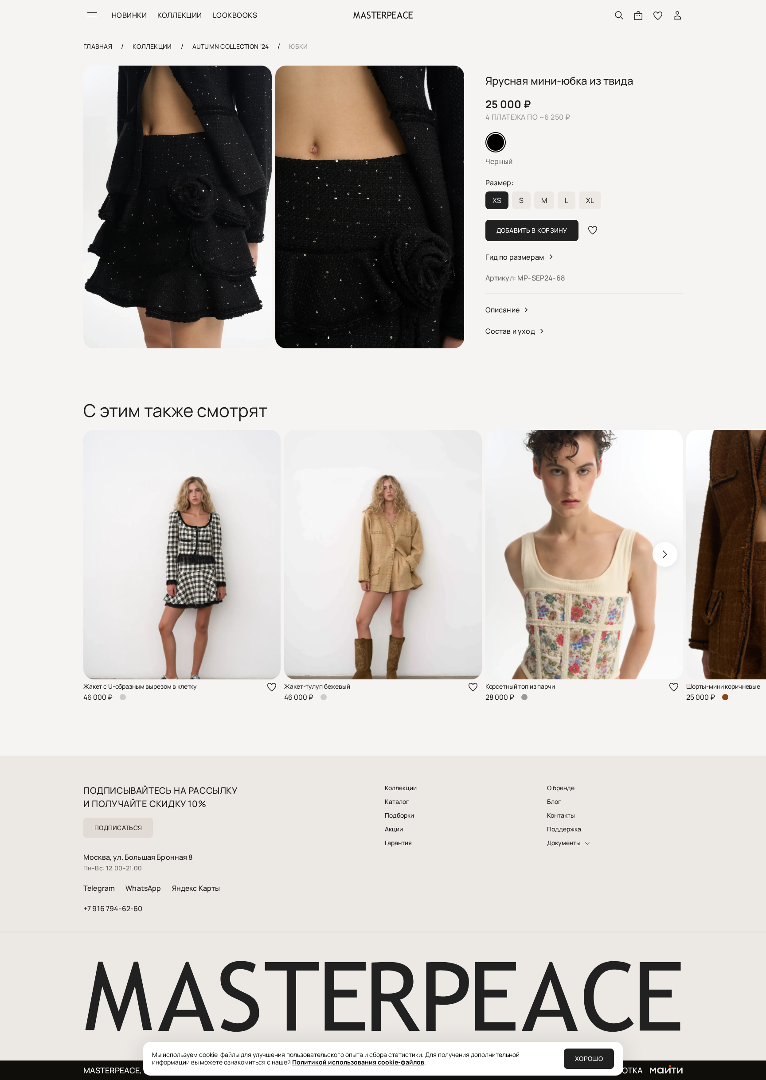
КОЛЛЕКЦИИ (179, 15)
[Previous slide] (101, 554)
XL (590, 200)
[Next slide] (665, 554)
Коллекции (401, 788)
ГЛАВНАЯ (97, 46)
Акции (394, 829)
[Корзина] (638, 15)
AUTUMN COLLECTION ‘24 (230, 46)
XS (496, 200)
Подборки (399, 815)
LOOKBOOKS (235, 15)
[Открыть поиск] (619, 15)
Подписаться (118, 827)
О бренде (560, 788)
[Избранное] (658, 15)
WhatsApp (143, 888)
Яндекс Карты (196, 888)
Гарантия (398, 843)
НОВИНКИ (129, 15)
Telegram (99, 888)
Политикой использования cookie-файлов (358, 1062)
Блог (554, 802)
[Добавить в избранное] (592, 230)
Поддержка (564, 829)
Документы (564, 843)
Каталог (397, 802)
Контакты (561, 815)
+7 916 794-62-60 (113, 908)
